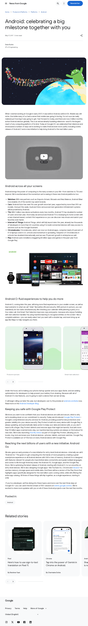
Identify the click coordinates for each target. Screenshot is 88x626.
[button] (75, 3)
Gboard (76, 468)
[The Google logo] (9, 600)
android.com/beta (71, 401)
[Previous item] (7, 381)
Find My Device (36, 433)
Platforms (34, 12)
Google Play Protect (72, 417)
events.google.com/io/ (63, 486)
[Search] (58, 3)
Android (43, 12)
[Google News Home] (18, 3)
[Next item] (13, 381)
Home (7, 12)
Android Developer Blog (29, 404)
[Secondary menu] (64, 3)
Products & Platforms (20, 12)
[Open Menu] (6, 3)
